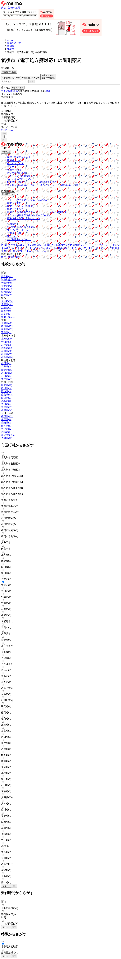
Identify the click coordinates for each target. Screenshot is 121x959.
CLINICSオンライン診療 (20, 206)
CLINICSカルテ (15, 209)
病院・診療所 (8, 7)
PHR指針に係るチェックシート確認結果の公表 (32, 182)
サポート (12, 166)
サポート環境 (14, 169)
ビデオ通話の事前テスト (20, 173)
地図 (48, 91)
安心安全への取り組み (19, 179)
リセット (6, 886)
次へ (4, 140)
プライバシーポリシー (19, 230)
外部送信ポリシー (16, 233)
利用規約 (12, 224)
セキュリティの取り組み (20, 176)
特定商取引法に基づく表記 (21, 227)
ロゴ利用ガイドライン (19, 239)
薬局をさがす (14, 160)
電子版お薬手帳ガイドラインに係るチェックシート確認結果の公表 (42, 185)
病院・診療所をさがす (19, 157)
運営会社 (12, 236)
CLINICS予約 (14, 203)
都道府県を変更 (9, 72)
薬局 (17, 7)
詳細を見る (7, 130)
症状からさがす (15, 163)
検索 (31, 81)
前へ (4, 133)
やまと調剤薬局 (9, 91)
